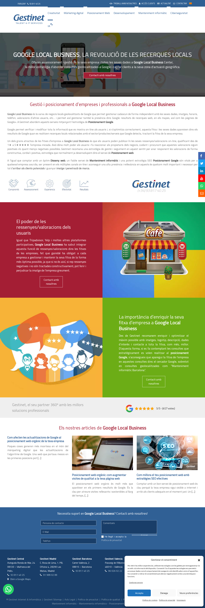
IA (49, 26)
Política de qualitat (110, 599)
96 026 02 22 (115, 571)
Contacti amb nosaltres (102, 75)
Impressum (181, 600)
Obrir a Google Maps (20, 579)
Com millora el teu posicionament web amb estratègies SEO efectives (163, 477)
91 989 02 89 (50, 575)
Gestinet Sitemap (53, 599)
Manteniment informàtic (152, 13)
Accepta (139, 593)
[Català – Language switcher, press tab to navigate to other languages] (190, 3)
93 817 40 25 (34, 3)
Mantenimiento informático (93, 603)
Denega (164, 593)
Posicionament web (119, 603)
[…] (39, 458)
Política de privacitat (167, 600)
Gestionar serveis (136, 582)
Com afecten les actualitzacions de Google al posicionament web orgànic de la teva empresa (35, 439)
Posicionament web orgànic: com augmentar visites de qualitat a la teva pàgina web (99, 477)
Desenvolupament (124, 13)
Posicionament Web (98, 13)
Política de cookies (149, 600)
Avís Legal (70, 599)
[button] (198, 559)
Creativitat (54, 13)
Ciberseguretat (179, 13)
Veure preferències (188, 593)
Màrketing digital (73, 13)
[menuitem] (123, 3)
